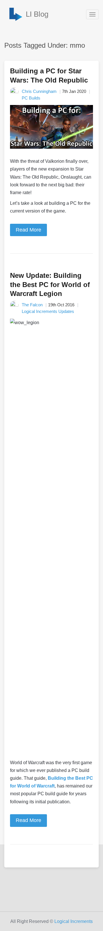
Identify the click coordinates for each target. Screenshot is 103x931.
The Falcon (32, 304)
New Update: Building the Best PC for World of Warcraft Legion (50, 284)
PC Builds (31, 97)
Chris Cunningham (39, 91)
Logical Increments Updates (48, 311)
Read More (28, 230)
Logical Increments (73, 921)
